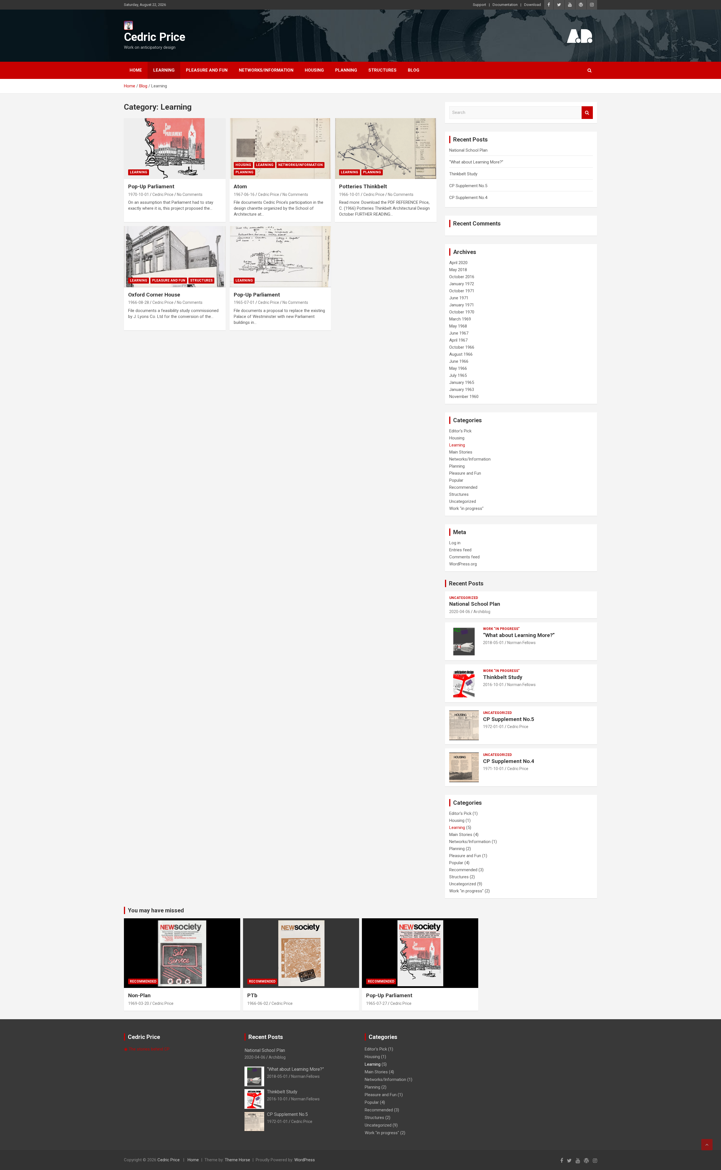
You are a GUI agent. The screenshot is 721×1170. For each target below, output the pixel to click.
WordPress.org (463, 564)
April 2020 (458, 262)
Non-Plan (139, 995)
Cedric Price (154, 37)
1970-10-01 (138, 194)
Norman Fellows (521, 642)
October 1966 (461, 347)
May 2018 (458, 269)
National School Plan (468, 150)
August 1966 (461, 354)
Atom (240, 186)
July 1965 (458, 375)
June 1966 (458, 361)
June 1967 (458, 333)
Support (479, 5)
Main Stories (460, 452)
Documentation (505, 5)
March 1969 (460, 319)
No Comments (189, 194)
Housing (314, 70)
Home (136, 70)
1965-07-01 (244, 302)
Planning (346, 70)
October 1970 (461, 312)
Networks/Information (266, 70)
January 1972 (461, 283)
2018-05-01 (493, 642)
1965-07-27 (376, 1003)
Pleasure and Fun (207, 70)
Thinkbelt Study (463, 173)
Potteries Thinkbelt (363, 186)
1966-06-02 (257, 1003)
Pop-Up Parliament (151, 186)
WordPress (304, 1159)
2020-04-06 (459, 611)
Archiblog (481, 611)
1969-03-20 (138, 1003)
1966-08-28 (138, 302)
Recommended (463, 487)
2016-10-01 (493, 684)
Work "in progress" (466, 508)
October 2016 (461, 276)
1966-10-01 (349, 194)
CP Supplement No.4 (468, 197)
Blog (413, 70)
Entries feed (460, 549)
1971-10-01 (493, 768)
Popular (456, 480)
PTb (252, 995)
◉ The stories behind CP (147, 1049)
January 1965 (461, 382)
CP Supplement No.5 (468, 185)
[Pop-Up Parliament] (175, 148)
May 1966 (458, 368)
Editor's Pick (460, 431)
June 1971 (458, 297)
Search (587, 112)
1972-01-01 (493, 726)
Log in (454, 542)
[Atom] (280, 148)
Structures (382, 70)
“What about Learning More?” (476, 162)
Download (532, 5)
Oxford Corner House (154, 294)
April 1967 (458, 340)
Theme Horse (237, 1159)
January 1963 (461, 389)
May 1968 (458, 326)
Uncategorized (462, 501)
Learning (164, 70)
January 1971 (461, 305)
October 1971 (461, 290)
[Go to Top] (707, 1144)
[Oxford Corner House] (175, 256)
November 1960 (464, 396)
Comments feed (464, 556)
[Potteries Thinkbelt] (386, 148)
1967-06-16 (244, 194)
